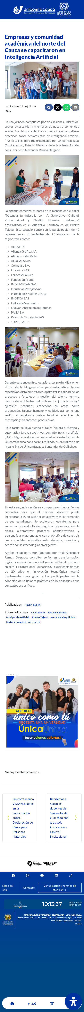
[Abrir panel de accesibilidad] (73, 1001)
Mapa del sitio (7, 887)
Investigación (33, 604)
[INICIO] (12, 1003)
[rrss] (13, 875)
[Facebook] (49, 107)
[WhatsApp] (66, 107)
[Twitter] (58, 107)
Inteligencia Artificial (17, 617)
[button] (32, 1003)
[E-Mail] (75, 107)
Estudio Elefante (57, 612)
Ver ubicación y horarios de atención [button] (60, 887)
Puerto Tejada (39, 617)
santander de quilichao (63, 617)
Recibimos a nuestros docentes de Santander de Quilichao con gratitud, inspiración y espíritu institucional (59, 817)
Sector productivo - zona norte (23, 621)
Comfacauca (38, 612)
